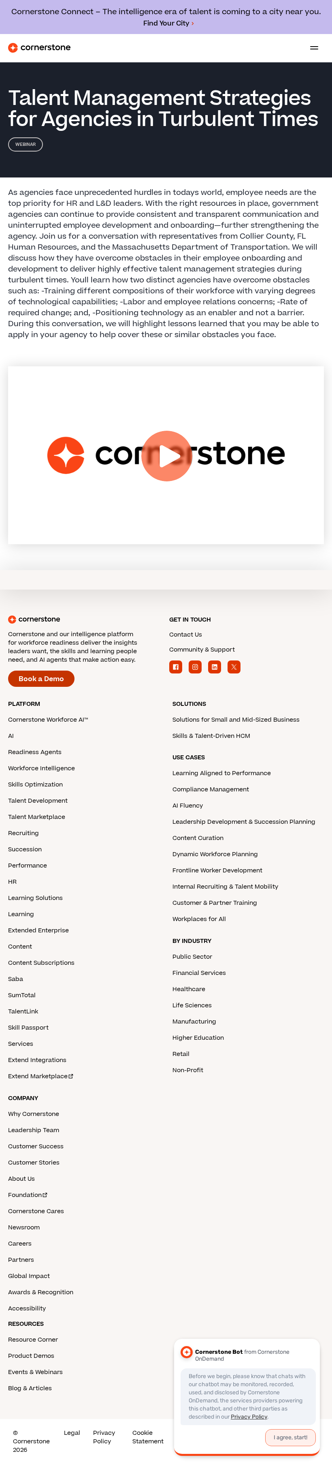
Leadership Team (33, 1130)
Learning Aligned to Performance (221, 773)
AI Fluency (187, 805)
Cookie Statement (148, 1437)
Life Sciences (192, 1005)
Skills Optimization (35, 784)
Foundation (25, 1195)
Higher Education (198, 1038)
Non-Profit (187, 1070)
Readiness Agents (35, 752)
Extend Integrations (37, 1060)
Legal (72, 1433)
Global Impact (29, 1276)
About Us (21, 1179)
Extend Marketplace (38, 1076)
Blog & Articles (30, 1388)
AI (11, 736)
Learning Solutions (35, 898)
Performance (27, 865)
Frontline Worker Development (217, 870)
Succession (25, 849)
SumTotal (22, 995)
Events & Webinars (35, 1372)
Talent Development (38, 801)
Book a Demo (41, 679)
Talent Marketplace (36, 817)
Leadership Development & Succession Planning (243, 822)
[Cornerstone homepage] (85, 620)
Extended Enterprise (38, 930)
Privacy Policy (104, 1437)
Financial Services (199, 973)
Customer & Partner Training (214, 903)
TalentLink (23, 1011)
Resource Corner (33, 1340)
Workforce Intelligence (41, 768)
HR (12, 882)
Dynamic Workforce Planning (215, 854)
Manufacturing (194, 1021)
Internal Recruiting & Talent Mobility (225, 887)
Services (20, 1044)
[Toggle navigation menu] (311, 47)
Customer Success (36, 1146)
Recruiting (23, 833)
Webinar (25, 144)
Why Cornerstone (33, 1114)
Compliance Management (210, 789)
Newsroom (24, 1227)
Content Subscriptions (41, 963)
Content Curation (197, 838)
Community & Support (202, 649)
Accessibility (27, 1308)
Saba (15, 979)
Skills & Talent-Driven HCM (211, 736)
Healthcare (188, 989)
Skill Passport (28, 1028)
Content (20, 947)
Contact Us (185, 634)
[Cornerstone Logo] (39, 48)
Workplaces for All (199, 919)
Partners (21, 1260)
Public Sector (192, 957)
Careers (20, 1244)
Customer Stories (34, 1162)
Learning (21, 914)
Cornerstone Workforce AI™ (48, 720)
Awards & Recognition (40, 1292)
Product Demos (31, 1356)
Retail (180, 1054)
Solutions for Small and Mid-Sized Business (236, 720)
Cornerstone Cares (36, 1211)
